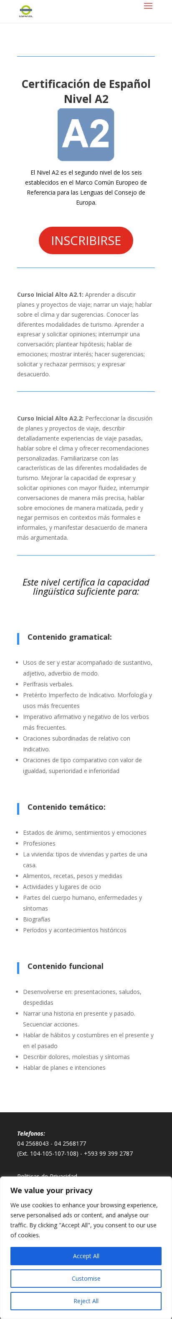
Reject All (86, 1301)
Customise (86, 1278)
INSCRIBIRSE (86, 240)
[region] (86, 1247)
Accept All (86, 1256)
